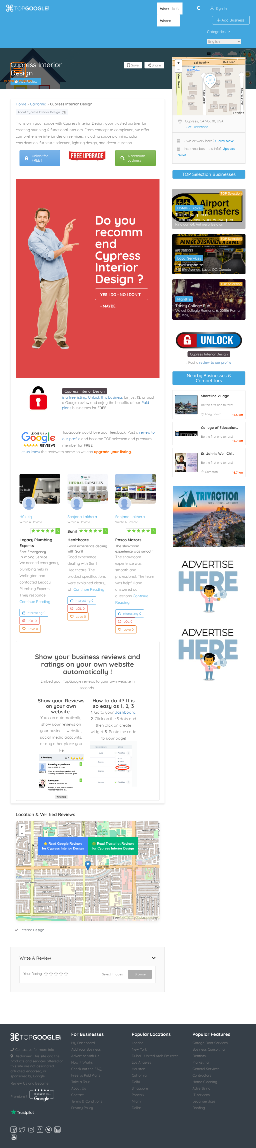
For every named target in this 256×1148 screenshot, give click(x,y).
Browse (140, 974)
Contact (77, 1095)
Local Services (189, 258)
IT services (201, 1095)
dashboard (125, 712)
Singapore (140, 1088)
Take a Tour (80, 1082)
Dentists (199, 1056)
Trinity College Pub (192, 305)
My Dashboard (83, 1043)
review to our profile (215, 362)
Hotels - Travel (189, 208)
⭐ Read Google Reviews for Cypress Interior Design (63, 846)
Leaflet (119, 917)
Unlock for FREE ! (40, 158)
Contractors (201, 1075)
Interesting (36, 613)
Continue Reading (35, 601)
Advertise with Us (85, 1056)
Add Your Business (86, 1049)
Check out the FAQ (86, 1069)
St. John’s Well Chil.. (217, 453)
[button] (18, 70)
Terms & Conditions (86, 1101)
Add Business (232, 20)
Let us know (30, 451)
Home (21, 104)
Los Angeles (141, 1062)
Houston (138, 1069)
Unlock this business (105, 397)
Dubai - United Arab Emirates (155, 1056)
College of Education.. (219, 427)
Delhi (136, 1082)
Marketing (200, 1062)
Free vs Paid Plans (85, 1075)
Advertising (201, 1088)
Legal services (204, 1101)
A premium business (136, 158)
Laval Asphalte (189, 264)
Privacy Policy (82, 1108)
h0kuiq (26, 516)
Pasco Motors (128, 539)
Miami (137, 1101)
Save (134, 65)
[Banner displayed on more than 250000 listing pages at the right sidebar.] (209, 585)
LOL (32, 621)
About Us (78, 1088)
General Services (206, 1069)
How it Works (82, 1062)
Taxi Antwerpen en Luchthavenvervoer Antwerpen (204, 217)
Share (156, 65)
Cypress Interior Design (84, 391)
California (38, 104)
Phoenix (138, 1095)
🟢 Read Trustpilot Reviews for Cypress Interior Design (113, 846)
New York (139, 1049)
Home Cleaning (204, 1082)
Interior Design (32, 930)
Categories (216, 31)
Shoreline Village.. (215, 396)
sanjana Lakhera (82, 516)
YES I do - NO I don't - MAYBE (120, 296)
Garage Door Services (210, 1043)
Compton (211, 472)
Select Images (112, 974)
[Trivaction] (209, 516)
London (138, 1043)
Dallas (137, 1108)
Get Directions (197, 127)
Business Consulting (208, 1049)
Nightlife (184, 299)
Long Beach (213, 414)
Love (33, 629)
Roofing (198, 1108)
